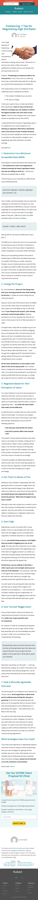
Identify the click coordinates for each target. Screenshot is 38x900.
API (4, 888)
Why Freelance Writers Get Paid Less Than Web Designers (9, 864)
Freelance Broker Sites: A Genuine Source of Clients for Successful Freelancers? (25, 864)
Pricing (14, 12)
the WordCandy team (18, 848)
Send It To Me (18, 823)
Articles (30, 893)
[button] (19, 3)
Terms (17, 891)
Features (8, 12)
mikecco (12, 766)
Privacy (17, 888)
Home (4, 885)
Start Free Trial (28, 12)
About (20, 12)
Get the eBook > (27, 4)
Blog (29, 890)
